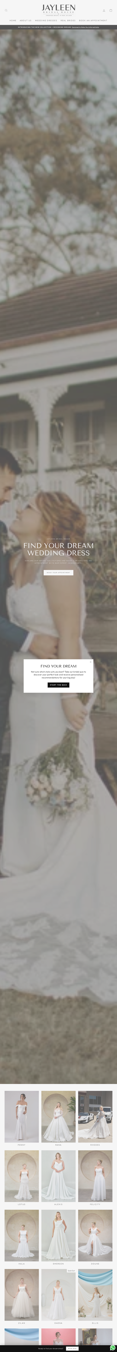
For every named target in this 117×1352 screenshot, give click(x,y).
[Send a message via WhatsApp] (113, 1348)
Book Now (72, 1348)
